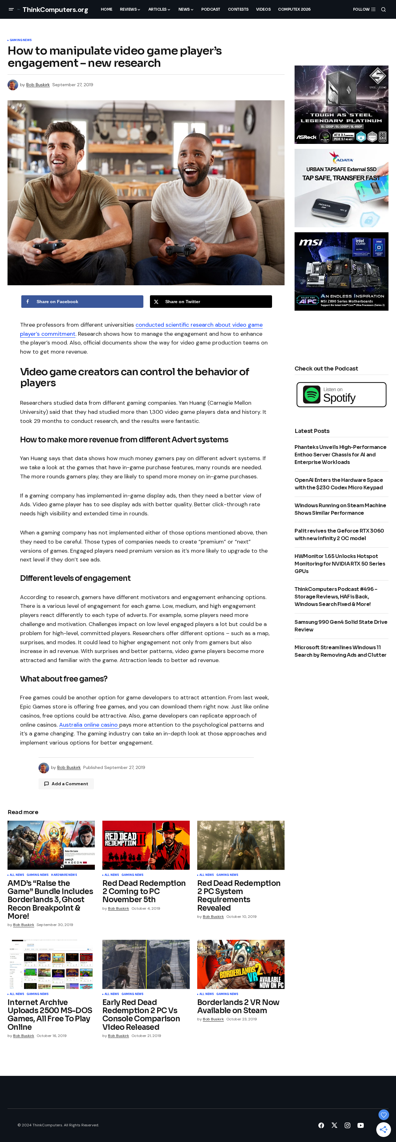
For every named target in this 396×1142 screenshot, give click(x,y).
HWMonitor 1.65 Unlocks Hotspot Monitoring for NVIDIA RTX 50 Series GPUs (340, 564)
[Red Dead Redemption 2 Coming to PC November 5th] (146, 845)
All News (17, 875)
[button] (11, 9)
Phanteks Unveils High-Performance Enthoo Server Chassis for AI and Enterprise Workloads (340, 455)
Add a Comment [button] (70, 784)
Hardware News (64, 875)
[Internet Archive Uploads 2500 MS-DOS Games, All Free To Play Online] (51, 964)
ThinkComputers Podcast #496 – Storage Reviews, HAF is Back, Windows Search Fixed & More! (336, 597)
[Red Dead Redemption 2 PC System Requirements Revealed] (241, 845)
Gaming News (21, 40)
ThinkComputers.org (55, 9)
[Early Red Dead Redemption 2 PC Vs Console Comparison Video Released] (146, 964)
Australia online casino (89, 725)
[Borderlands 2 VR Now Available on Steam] (241, 964)
